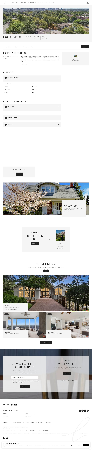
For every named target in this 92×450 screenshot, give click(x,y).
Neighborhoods (32, 2)
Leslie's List (40, 2)
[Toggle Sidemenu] (88, 2)
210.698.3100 (32, 430)
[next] (47, 270)
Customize (79, 445)
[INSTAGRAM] (82, 411)
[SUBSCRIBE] (25, 386)
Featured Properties (17, 422)
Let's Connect (51, 2)
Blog (45, 2)
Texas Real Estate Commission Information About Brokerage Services (16, 427)
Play (24, 20)
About (17, 2)
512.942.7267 (5, 415)
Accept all (86, 445)
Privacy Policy (23, 382)
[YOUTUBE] (88, 411)
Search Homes (41, 422)
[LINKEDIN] (85, 411)
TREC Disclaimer (6, 428)
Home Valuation (33, 422)
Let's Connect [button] (48, 422)
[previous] (44, 270)
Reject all (72, 445)
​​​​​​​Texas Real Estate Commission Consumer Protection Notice (14, 426)
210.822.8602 (45, 430)
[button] (85, 46)
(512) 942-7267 (75, 59)
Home (13, 2)
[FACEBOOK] (80, 411)
